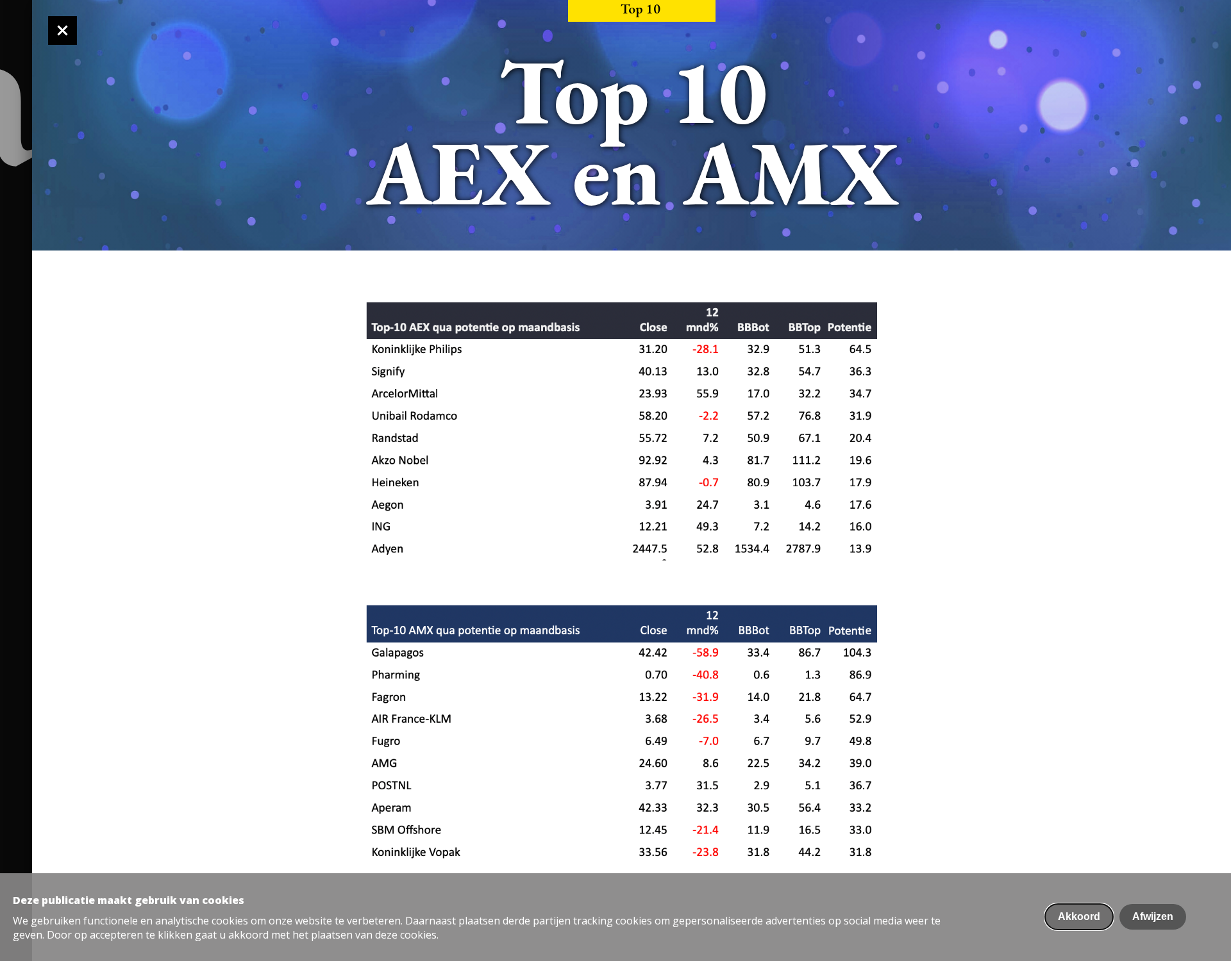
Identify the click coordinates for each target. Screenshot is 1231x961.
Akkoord (1079, 916)
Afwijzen (1152, 916)
